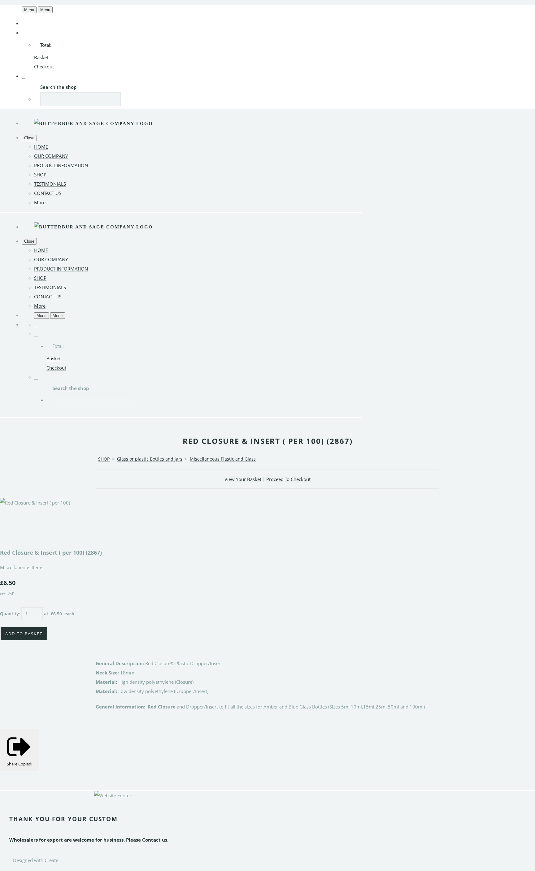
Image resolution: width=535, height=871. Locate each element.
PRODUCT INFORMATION (61, 165)
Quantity (9, 614)
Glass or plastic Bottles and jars (149, 459)
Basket (41, 57)
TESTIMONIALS (50, 184)
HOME (41, 147)
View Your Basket (242, 479)
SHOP (40, 174)
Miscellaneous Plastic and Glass (223, 459)
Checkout (44, 66)
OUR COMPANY (51, 156)
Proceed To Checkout (288, 479)
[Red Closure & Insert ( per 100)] (9, 521)
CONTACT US (47, 193)
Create (51, 860)
